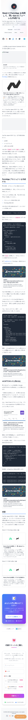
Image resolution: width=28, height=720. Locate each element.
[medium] (10, 39)
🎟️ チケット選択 (7, 676)
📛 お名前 (7, 671)
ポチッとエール (20, 716)
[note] (16, 39)
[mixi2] (6, 39)
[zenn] (13, 39)
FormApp (4, 76)
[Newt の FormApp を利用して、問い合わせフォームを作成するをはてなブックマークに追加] (24, 39)
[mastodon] (19, 39)
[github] (3, 39)
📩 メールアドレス (9, 665)
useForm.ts (8, 261)
